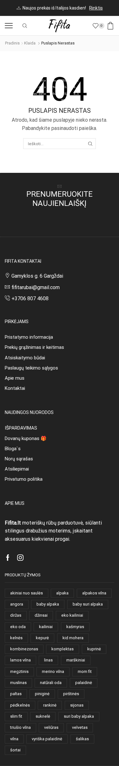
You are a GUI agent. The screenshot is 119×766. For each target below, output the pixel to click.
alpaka (62, 593)
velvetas (80, 727)
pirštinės (71, 693)
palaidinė (83, 682)
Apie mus (14, 378)
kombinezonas (24, 649)
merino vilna (53, 671)
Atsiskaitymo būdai (25, 358)
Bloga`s (13, 448)
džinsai (41, 615)
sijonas (76, 705)
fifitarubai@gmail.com (35, 287)
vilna (14, 738)
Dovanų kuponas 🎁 (25, 438)
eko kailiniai (72, 615)
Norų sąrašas (19, 459)
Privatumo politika (24, 479)
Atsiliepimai (17, 469)
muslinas (18, 682)
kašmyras (75, 626)
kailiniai (46, 626)
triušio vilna (20, 727)
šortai (15, 750)
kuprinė (94, 649)
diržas (15, 615)
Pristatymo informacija (29, 337)
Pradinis (12, 43)
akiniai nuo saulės (26, 593)
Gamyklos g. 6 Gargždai (37, 276)
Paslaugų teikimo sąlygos (31, 368)
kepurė (42, 637)
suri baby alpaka (79, 716)
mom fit (85, 671)
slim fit (16, 716)
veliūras (51, 727)
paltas (16, 693)
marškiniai (75, 660)
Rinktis (96, 7)
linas (48, 660)
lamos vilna (20, 660)
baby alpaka (47, 604)
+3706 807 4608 (30, 298)
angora (16, 604)
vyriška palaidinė (47, 738)
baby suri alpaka (88, 604)
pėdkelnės (20, 705)
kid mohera (73, 637)
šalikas (82, 738)
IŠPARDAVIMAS (21, 428)
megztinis (19, 671)
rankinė (49, 705)
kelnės (16, 637)
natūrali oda (51, 682)
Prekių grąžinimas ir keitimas (34, 347)
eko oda (18, 626)
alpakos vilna (94, 593)
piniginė (42, 693)
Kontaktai (15, 388)
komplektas (62, 649)
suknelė (43, 716)
